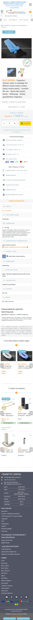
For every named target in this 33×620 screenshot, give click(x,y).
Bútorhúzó (4, 573)
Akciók (5, 19)
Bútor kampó (5, 566)
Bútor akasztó (5, 571)
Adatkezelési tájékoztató (8, 552)
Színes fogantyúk (23, 19)
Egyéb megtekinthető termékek (15, 247)
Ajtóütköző (4, 591)
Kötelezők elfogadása (9, 618)
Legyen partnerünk (6, 540)
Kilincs (3, 576)
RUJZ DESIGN (9, 80)
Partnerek (4, 531)
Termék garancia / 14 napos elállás (11, 516)
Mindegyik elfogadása (23, 618)
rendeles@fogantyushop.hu (12, 477)
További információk (16, 616)
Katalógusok (5, 524)
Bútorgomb (4, 583)
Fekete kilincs (5, 588)
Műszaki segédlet (6, 529)
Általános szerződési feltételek (10, 554)
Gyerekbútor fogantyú (10, 25)
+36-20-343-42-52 (9, 480)
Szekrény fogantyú (7, 586)
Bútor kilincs (4, 568)
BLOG (2, 561)
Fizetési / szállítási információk (10, 514)
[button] (16, 140)
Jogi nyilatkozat (6, 549)
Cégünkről (4, 519)
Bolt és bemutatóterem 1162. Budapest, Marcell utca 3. (13, 483)
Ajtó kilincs (4, 578)
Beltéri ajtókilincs (6, 581)
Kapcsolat (4, 511)
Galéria (3, 526)
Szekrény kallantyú (6, 593)
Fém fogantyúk (13, 19)
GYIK (2, 521)
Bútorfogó (4, 563)
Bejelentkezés (5, 543)
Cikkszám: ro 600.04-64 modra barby (14, 102)
